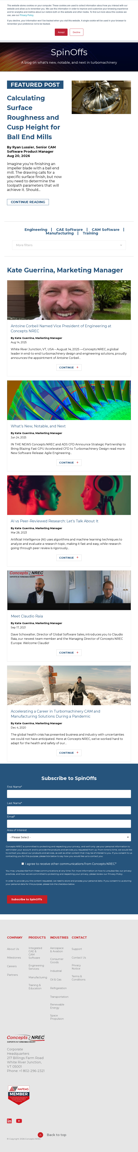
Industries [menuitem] (59, 937)
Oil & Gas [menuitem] (55, 979)
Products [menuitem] (37, 937)
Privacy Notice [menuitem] (76, 967)
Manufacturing (60, 233)
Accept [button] (61, 32)
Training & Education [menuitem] (35, 987)
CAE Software (69, 229)
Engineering (35, 229)
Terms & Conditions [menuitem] (78, 978)
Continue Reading (28, 202)
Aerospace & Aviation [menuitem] (57, 949)
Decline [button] (76, 32)
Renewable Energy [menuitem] (57, 1006)
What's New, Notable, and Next (38, 426)
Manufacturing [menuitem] (38, 977)
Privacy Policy (26, 15)
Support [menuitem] (77, 949)
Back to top (56, 1135)
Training (90, 233)
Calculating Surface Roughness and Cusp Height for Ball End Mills (33, 117)
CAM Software (105, 229)
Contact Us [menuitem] (79, 957)
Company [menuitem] (14, 937)
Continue (66, 367)
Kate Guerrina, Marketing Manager (38, 338)
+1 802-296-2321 (32, 1071)
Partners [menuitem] (12, 975)
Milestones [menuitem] (14, 957)
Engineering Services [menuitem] (36, 967)
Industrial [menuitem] (56, 971)
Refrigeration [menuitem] (58, 988)
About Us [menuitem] (13, 949)
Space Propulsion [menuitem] (57, 1017)
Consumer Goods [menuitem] (56, 960)
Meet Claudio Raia (27, 616)
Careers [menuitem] (12, 966)
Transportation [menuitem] (59, 996)
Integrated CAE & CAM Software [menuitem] (35, 952)
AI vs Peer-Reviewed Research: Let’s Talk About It (54, 521)
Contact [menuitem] (79, 937)
